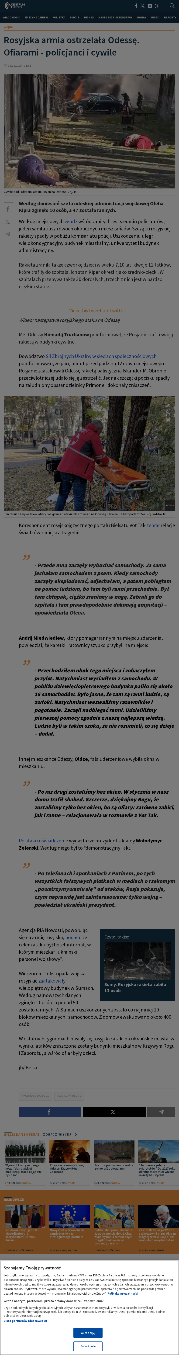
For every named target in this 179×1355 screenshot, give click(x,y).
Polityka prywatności (122, 1294)
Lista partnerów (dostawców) (25, 1321)
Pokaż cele (87, 1346)
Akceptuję (88, 1333)
